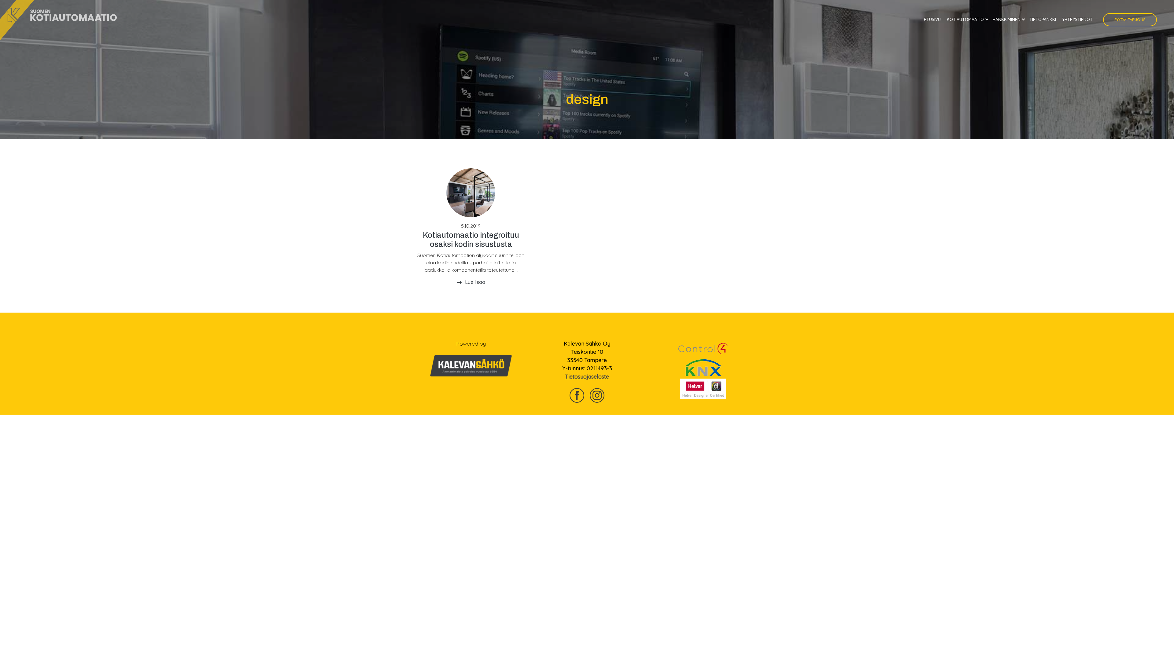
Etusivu (932, 19)
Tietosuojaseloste (587, 376)
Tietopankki (1042, 19)
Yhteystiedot (1077, 19)
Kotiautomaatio (965, 19)
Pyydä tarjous (1130, 19)
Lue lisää (475, 282)
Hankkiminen (1007, 19)
